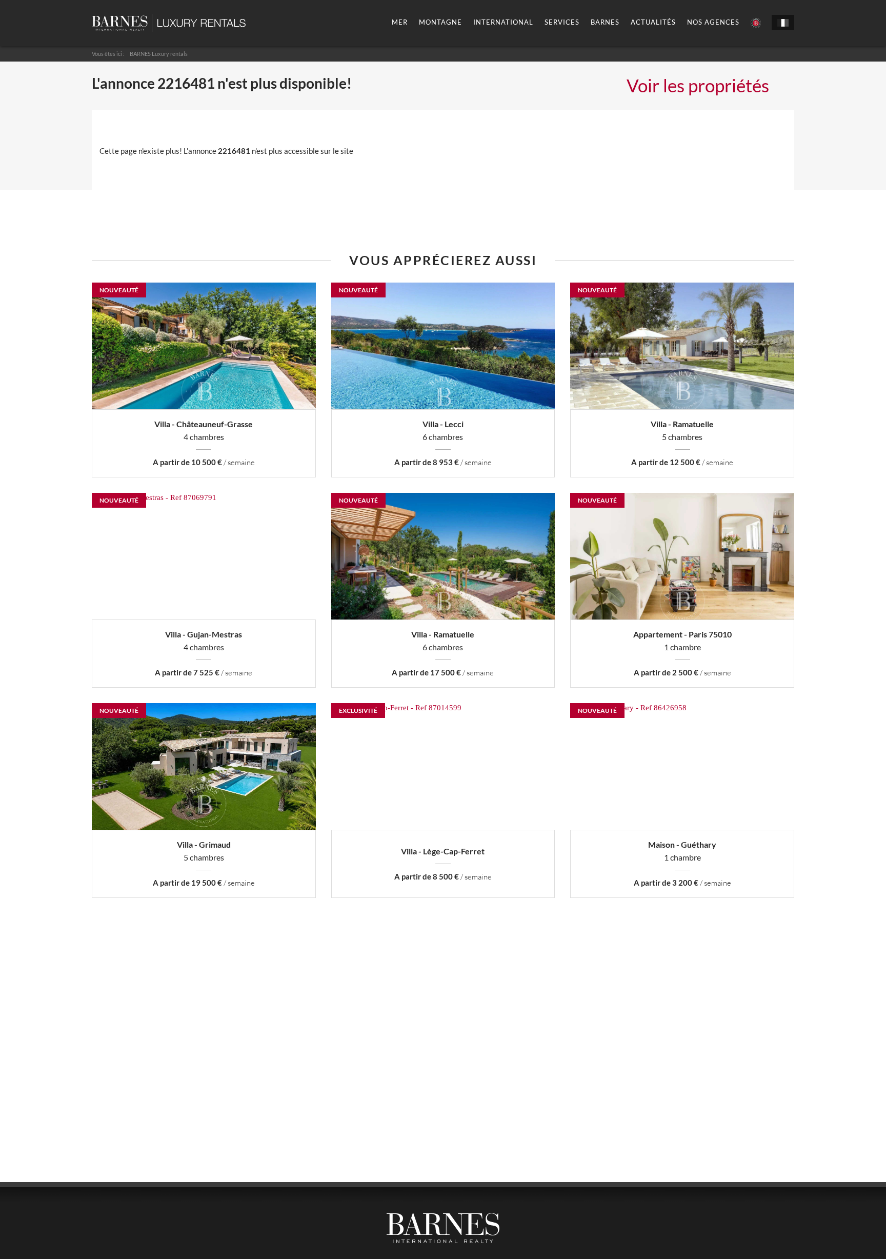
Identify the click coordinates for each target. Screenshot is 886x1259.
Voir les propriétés (698, 85)
